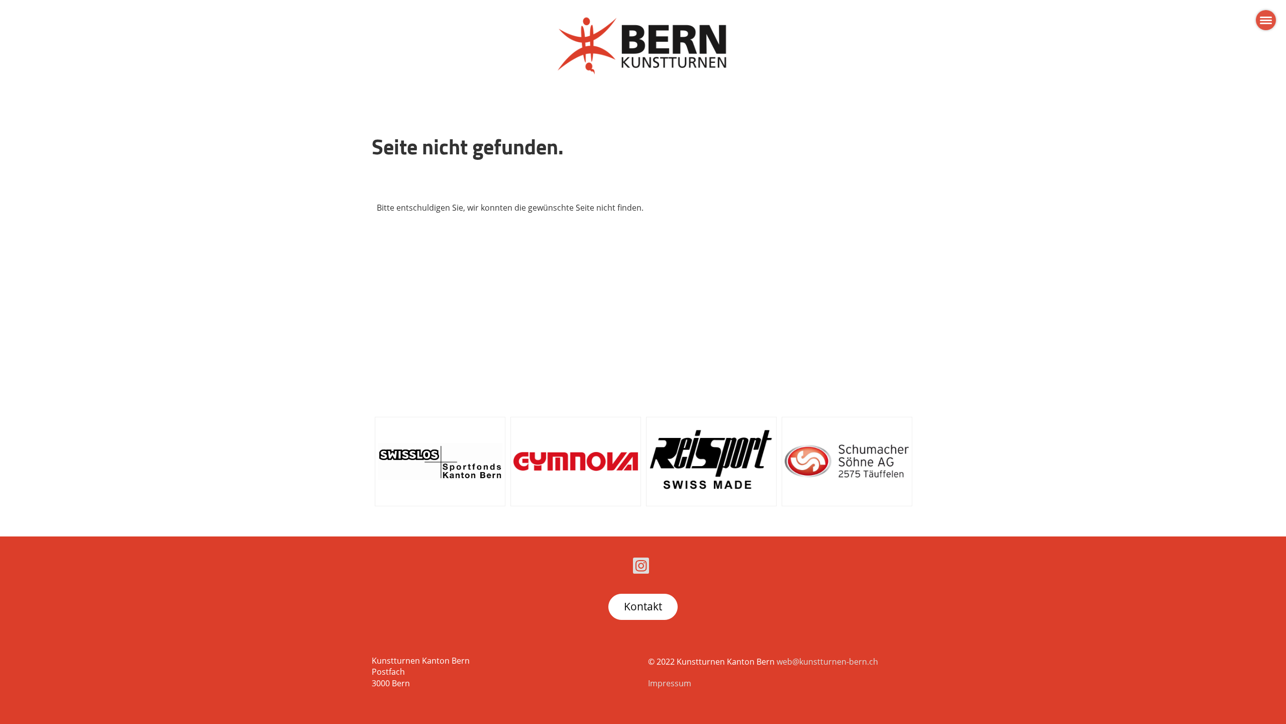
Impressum (669, 683)
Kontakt (643, 606)
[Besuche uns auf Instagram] (641, 567)
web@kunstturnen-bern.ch (827, 661)
